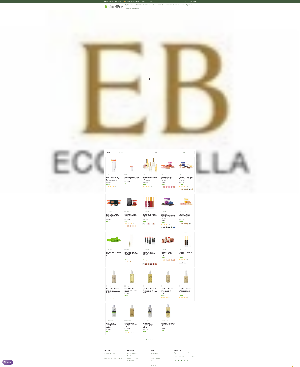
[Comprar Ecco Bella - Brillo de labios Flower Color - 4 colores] (150, 202)
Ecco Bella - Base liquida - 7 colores (166, 252)
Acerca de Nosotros (132, 353)
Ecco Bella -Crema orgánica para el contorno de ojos (185, 290)
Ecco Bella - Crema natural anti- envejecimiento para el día (113, 290)
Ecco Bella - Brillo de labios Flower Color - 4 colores (150, 215)
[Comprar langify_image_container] (113, 239)
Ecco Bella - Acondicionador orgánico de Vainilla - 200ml (150, 325)
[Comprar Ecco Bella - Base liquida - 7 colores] (168, 239)
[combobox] (162, 1)
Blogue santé (130, 360)
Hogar (152, 360)
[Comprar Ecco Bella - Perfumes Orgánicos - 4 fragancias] (150, 165)
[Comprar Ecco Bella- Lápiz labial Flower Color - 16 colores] (150, 239)
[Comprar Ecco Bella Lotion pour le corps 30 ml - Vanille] (131, 165)
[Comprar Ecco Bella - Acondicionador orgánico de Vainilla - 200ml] (150, 311)
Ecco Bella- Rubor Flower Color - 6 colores (166, 179)
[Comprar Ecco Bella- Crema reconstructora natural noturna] (168, 276)
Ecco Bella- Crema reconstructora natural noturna (167, 290)
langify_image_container (113, 252)
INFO (144, 1)
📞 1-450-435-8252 (117, 1)
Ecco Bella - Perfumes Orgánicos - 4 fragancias (150, 179)
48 (122, 152)
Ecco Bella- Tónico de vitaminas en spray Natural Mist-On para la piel (150, 290)
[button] (175, 360)
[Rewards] (7, 362)
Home (155, 152)
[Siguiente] (153, 339)
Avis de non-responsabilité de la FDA (113, 358)
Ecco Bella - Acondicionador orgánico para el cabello (111, 325)
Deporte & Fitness (155, 363)
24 (116, 152)
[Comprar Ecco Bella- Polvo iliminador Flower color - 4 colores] (186, 202)
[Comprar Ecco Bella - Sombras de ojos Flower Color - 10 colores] (186, 165)
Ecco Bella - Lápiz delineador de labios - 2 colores (131, 253)
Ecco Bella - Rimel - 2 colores (185, 252)
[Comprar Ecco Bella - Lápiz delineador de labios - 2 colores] (131, 239)
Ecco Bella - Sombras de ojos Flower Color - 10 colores (186, 179)
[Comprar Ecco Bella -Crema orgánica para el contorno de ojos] (186, 276)
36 (119, 152)
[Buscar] (177, 1)
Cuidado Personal (155, 358)
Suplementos (154, 353)
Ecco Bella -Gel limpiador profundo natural (130, 290)
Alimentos (153, 365)
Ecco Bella (108, 182)
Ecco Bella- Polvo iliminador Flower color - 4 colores (184, 215)
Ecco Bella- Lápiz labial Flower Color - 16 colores (150, 253)
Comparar (110, 174)
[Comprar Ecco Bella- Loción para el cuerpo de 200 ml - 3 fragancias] (113, 165)
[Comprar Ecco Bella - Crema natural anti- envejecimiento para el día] (113, 276)
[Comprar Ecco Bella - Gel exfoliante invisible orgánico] (131, 311)
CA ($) (195, 1)
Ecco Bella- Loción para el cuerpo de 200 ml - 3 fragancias (113, 179)
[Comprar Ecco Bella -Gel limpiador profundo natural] (131, 276)
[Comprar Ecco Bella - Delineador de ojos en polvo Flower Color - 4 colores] (168, 202)
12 (113, 152)
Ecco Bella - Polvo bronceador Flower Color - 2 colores (112, 215)
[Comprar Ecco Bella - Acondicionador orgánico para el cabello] (113, 311)
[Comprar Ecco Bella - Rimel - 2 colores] (186, 239)
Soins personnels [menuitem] (158, 5)
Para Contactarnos (132, 355)
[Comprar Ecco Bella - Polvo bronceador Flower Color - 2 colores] (113, 202)
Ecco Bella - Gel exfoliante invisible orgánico (130, 325)
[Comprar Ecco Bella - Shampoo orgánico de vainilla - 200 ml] (168, 311)
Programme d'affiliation (133, 358)
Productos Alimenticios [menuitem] (132, 8)
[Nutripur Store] (113, 6)
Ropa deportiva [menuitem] (187, 5)
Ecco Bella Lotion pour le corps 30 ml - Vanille (131, 178)
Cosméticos (154, 355)
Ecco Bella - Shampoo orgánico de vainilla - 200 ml (168, 325)
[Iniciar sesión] (188, 1)
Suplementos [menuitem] (129, 5)
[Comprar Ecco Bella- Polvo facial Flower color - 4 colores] (131, 202)
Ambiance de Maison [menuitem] (172, 5)
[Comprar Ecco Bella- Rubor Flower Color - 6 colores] (168, 165)
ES (191, 1)
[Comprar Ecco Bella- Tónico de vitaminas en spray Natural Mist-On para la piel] (150, 276)
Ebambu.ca (109, 255)
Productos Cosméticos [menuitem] (143, 5)
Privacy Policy (107, 355)
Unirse (193, 356)
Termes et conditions (109, 353)
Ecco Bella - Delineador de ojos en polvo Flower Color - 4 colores (168, 216)
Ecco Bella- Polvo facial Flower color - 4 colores (131, 215)
